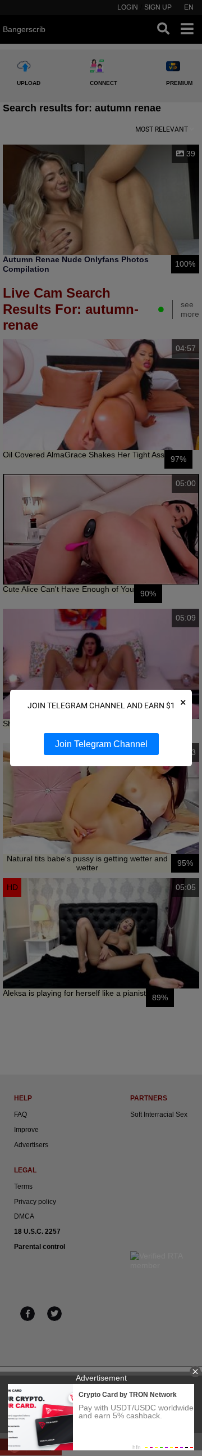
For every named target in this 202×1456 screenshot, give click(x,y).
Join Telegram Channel (101, 744)
